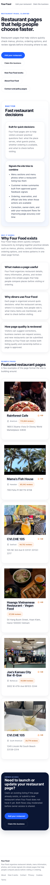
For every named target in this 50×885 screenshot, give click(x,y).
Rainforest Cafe (17, 415)
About (3, 875)
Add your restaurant (23, 4)
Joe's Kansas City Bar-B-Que (19, 673)
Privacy (31, 875)
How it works (13, 875)
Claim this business (41, 4)
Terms (3, 880)
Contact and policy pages (15, 89)
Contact (23, 875)
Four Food (6, 4)
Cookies (39, 875)
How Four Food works (13, 73)
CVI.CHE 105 (16, 539)
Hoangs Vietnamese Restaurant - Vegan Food (21, 605)
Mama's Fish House (20, 479)
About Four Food (11, 81)
